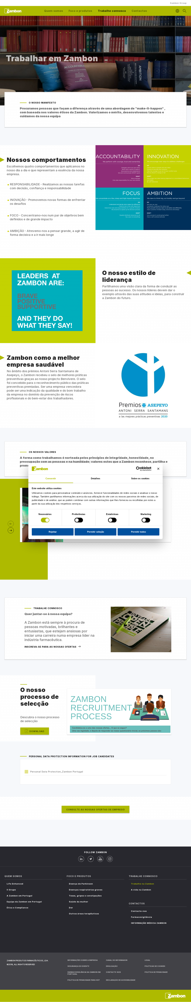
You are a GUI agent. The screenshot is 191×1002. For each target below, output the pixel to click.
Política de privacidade (156, 972)
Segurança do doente (78, 966)
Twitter (91, 859)
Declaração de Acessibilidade (120, 980)
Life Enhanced (15, 884)
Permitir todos (138, 532)
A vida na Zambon (141, 889)
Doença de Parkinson (81, 884)
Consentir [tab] (51, 478)
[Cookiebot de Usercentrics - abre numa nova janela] (138, 468)
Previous (11, 524)
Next (11, 530)
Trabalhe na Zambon (142, 884)
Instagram (110, 859)
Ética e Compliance (17, 907)
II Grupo (11, 889)
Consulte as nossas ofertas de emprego (95, 809)
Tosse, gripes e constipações (85, 895)
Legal (147, 960)
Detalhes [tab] (95, 478)
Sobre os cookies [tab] (140, 478)
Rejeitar (53, 532)
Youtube (100, 859)
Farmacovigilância (141, 917)
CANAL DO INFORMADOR (116, 960)
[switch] (78, 520)
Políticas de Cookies (155, 966)
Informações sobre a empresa (82, 960)
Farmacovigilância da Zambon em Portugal (84, 973)
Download (36, 731)
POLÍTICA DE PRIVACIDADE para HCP (83, 980)
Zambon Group (178, 3)
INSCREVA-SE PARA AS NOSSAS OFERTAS (50, 646)
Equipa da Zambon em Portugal (24, 901)
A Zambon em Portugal (19, 895)
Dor (71, 907)
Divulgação (111, 966)
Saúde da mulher (78, 901)
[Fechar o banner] (158, 469)
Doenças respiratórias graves (85, 889)
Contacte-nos (139, 911)
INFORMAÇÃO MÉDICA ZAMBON (149, 923)
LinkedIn (81, 859)
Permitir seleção (95, 532)
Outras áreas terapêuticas (84, 913)
